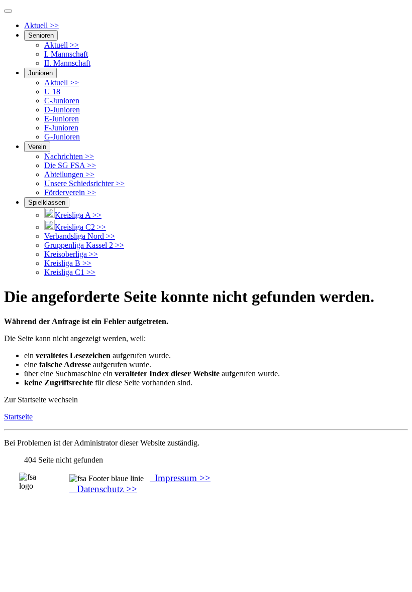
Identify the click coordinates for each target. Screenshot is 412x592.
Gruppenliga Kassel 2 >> (84, 245)
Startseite (18, 416)
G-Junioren (62, 136)
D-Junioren (62, 109)
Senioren (41, 35)
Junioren (40, 73)
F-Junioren (61, 127)
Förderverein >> (70, 192)
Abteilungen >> (69, 174)
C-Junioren (61, 100)
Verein (37, 147)
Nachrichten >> (69, 156)
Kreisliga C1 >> (69, 272)
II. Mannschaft (67, 63)
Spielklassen (46, 202)
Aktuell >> (41, 25)
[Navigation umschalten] (8, 11)
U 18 (52, 91)
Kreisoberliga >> (71, 254)
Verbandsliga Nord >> (79, 236)
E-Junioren (61, 118)
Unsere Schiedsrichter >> (84, 183)
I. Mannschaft (66, 54)
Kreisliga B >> (67, 263)
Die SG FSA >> (70, 165)
